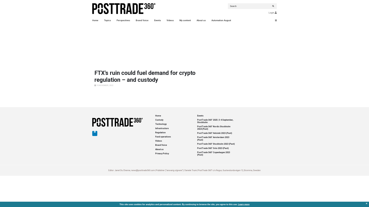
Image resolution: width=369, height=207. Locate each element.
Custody (159, 120)
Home (95, 20)
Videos (170, 20)
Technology (161, 124)
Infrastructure (162, 128)
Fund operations (163, 137)
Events (157, 20)
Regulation (160, 132)
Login (271, 12)
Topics (107, 20)
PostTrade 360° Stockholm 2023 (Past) (216, 144)
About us (201, 20)
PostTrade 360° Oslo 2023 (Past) (213, 148)
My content (185, 20)
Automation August (221, 20)
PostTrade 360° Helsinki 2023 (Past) (214, 133)
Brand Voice (142, 20)
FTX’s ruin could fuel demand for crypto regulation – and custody (144, 76)
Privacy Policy (162, 153)
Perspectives (123, 20)
